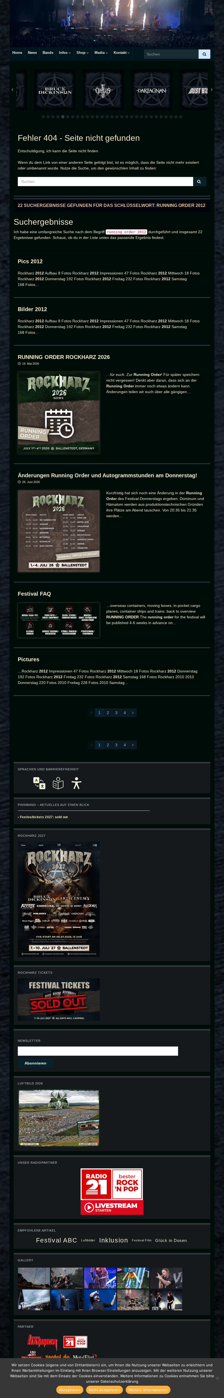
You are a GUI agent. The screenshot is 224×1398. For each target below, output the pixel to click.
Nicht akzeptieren (104, 1390)
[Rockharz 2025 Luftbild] (59, 1117)
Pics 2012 (30, 261)
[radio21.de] (112, 1183)
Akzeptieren (70, 1390)
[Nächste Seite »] (133, 712)
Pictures (28, 659)
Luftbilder (88, 1240)
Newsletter (29, 1040)
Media (100, 53)
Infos (64, 53)
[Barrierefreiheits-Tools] (76, 783)
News (32, 53)
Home (17, 53)
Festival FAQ (34, 594)
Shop (81, 53)
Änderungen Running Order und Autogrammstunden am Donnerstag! (107, 475)
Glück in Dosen (171, 1240)
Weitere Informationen (148, 1390)
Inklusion (113, 1240)
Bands (48, 53)
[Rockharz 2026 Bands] (59, 899)
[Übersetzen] (39, 783)
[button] (43, 116)
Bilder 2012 (32, 309)
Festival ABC (56, 1240)
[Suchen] (204, 54)
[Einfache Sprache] (58, 783)
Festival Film (141, 1240)
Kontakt (121, 53)
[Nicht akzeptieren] (217, 1378)
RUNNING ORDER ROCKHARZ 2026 (64, 357)
